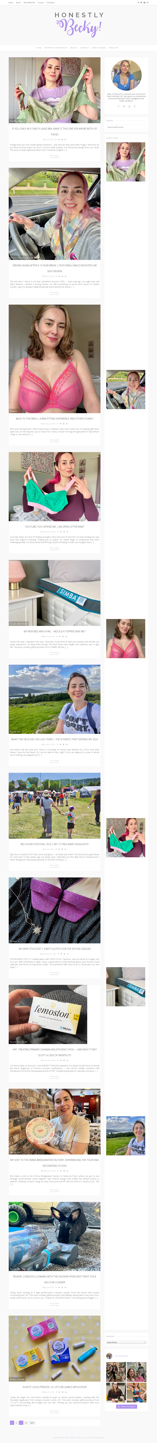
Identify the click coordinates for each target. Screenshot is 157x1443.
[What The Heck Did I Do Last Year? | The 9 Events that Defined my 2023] (54, 699)
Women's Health (17, 1379)
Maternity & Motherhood (55, 48)
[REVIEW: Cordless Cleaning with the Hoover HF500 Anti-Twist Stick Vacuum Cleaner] (54, 1236)
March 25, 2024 (49, 636)
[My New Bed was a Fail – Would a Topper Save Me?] (54, 593)
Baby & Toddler (99, 48)
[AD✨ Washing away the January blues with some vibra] (136, 1392)
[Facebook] (138, 2)
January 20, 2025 (49, 424)
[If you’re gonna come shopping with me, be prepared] (116, 1372)
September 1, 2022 (49, 1171)
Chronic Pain (16, 258)
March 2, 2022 (49, 1392)
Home (11, 2)
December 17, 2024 (49, 532)
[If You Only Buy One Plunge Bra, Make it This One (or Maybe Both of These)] (54, 90)
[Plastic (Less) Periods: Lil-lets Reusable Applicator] (54, 1348)
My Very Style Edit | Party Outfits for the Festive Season (54, 949)
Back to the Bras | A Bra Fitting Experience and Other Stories (54, 418)
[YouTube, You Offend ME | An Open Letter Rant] (54, 486)
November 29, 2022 (49, 954)
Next (32, 1423)
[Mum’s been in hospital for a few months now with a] (136, 1372)
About (18, 2)
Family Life (113, 48)
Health (73, 48)
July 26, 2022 (49, 1287)
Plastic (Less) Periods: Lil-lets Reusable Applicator (54, 1387)
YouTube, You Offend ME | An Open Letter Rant (54, 526)
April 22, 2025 (49, 276)
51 (26, 1423)
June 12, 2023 (49, 849)
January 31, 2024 (49, 744)
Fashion (84, 48)
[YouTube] (144, 2)
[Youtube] (129, 106)
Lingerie (21, 121)
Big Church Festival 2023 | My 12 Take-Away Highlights (55, 844)
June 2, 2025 (49, 139)
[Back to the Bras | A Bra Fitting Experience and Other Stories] (54, 359)
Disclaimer (51, 2)
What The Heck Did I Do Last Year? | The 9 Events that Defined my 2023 (54, 739)
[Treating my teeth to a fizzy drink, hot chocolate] (116, 1392)
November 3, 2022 (49, 1060)
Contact (41, 2)
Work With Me (29, 2)
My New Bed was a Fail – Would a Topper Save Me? (54, 631)
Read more (54, 156)
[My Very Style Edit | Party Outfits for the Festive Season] (54, 910)
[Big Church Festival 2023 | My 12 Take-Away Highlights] (54, 805)
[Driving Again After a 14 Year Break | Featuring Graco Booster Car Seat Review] (54, 214)
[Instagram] (147, 2)
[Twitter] (141, 2)
